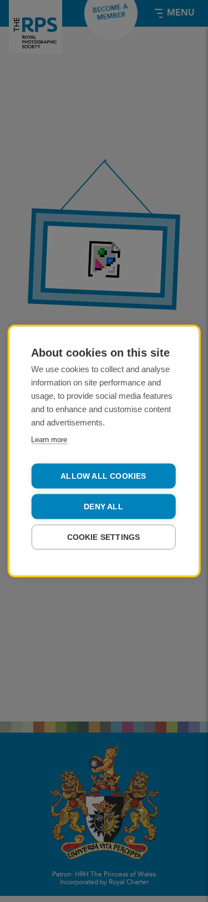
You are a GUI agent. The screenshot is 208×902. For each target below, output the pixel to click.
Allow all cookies (103, 476)
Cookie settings (103, 537)
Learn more (49, 439)
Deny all (103, 507)
